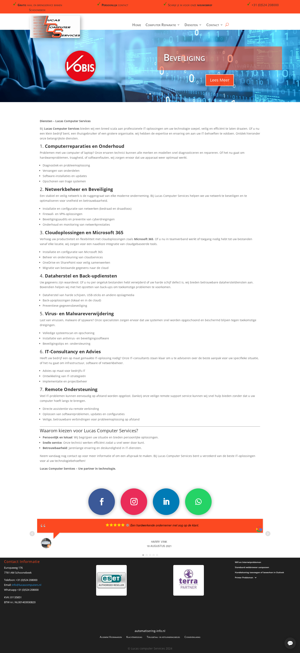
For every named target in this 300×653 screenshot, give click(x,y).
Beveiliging (184, 57)
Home (136, 25)
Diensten (191, 25)
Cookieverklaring (192, 637)
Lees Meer (219, 79)
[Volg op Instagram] (134, 501)
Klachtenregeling (134, 637)
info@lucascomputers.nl (26, 585)
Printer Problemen (244, 578)
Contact (212, 25)
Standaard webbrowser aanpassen (252, 567)
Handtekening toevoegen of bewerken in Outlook (259, 573)
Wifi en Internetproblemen (248, 562)
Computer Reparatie (161, 25)
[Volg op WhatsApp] (198, 501)
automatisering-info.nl (150, 631)
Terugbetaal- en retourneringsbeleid (163, 637)
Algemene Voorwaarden (111, 637)
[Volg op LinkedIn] (166, 501)
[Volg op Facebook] (101, 501)
